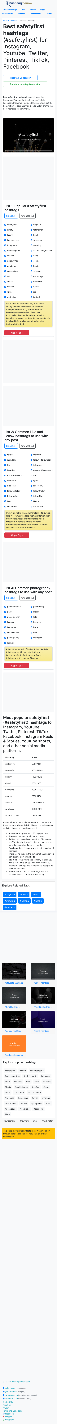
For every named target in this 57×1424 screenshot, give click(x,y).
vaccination (12, 271)
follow (10, 455)
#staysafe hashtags (14, 983)
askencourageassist (42, 250)
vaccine (10, 256)
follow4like (38, 496)
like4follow (38, 486)
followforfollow (13, 491)
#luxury (24, 894)
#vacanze (9, 1098)
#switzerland (9, 1121)
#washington (47, 1121)
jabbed (36, 297)
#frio (28, 1081)
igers (35, 480)
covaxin (10, 287)
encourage (38, 276)
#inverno (18, 1081)
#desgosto (38, 1109)
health (36, 266)
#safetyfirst (10, 1070)
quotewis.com (18, 1398)
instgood (37, 622)
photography (13, 638)
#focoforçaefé (34, 1092)
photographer (13, 617)
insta (35, 627)
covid (35, 256)
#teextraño (24, 1109)
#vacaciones (10, 1103)
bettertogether (13, 250)
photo (9, 612)
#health (38, 900)
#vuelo (24, 1103)
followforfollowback (42, 460)
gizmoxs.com (15, 1391)
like (8, 465)
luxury (10, 235)
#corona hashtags (13, 1031)
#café (7, 1092)
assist (10, 281)
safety (10, 230)
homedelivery (13, 240)
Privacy (6, 1408)
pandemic (11, 266)
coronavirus (12, 261)
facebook (9, 1414)
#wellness (9, 907)
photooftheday (14, 606)
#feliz (7, 1081)
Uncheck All (27, 215)
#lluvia (8, 1087)
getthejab (11, 297)
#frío (36, 1081)
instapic (10, 622)
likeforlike (11, 480)
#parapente (36, 1103)
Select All (11, 215)
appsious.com (21, 1395)
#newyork (24, 1121)
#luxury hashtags (41, 983)
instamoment (13, 632)
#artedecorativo (12, 1076)
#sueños (35, 1087)
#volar (46, 1087)
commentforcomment (43, 470)
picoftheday (38, 606)
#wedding (9, 900)
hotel (35, 235)
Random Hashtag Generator (25, 84)
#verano (46, 1098)
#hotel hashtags (12, 1007)
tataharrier (38, 230)
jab (34, 292)
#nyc (35, 1121)
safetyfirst (12, 225)
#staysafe (9, 894)
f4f (34, 475)
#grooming (23, 1098)
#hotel (36, 894)
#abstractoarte (37, 1070)
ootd (35, 632)
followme (37, 465)
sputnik (36, 287)
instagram (11, 627)
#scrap (23, 1070)
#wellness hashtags (14, 1055)
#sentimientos (21, 1087)
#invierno (47, 1081)
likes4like (11, 486)
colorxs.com (15, 1388)
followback (38, 506)
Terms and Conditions (12, 1411)
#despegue (10, 1109)
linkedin (8, 1416)
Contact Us (8, 1402)
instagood (37, 638)
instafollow (12, 506)
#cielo (48, 1103)
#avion (35, 1098)
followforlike (12, 496)
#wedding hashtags (42, 1007)
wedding (37, 245)
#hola (7, 1114)
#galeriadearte (30, 1076)
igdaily (36, 612)
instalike (37, 455)
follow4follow (39, 491)
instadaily (11, 460)
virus (9, 292)
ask (9, 276)
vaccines (37, 271)
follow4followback (15, 475)
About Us (7, 1405)
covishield (37, 281)
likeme (36, 501)
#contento (19, 1092)
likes (9, 501)
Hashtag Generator (10, 21)
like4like (11, 470)
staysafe (37, 225)
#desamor (45, 1076)
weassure (37, 240)
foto (35, 617)
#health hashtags (41, 1031)
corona (36, 261)
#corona (24, 900)
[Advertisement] (28, 178)
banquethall (12, 245)
